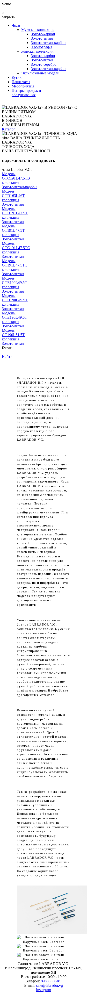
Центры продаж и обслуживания (26, 92)
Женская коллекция (37, 51)
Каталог (8, 129)
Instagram (43, 990)
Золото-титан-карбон (48, 43)
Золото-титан (42, 38)
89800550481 (51, 981)
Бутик (17, 77)
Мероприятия (23, 86)
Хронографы (41, 47)
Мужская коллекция (37, 30)
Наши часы (21, 82)
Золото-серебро (43, 64)
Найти (7, 356)
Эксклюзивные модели (40, 73)
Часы (16, 25)
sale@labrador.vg (49, 985)
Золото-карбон (43, 34)
